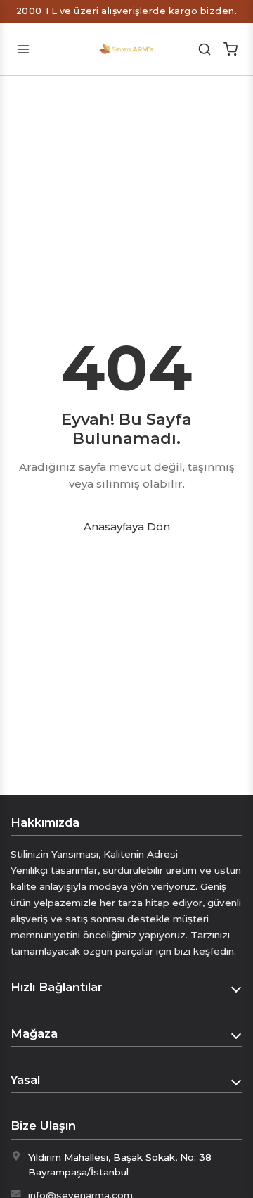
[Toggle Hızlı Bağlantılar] (237, 987)
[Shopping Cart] (230, 49)
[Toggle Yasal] (237, 1080)
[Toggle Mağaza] (237, 1034)
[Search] (205, 49)
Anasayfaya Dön (127, 526)
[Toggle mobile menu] (23, 49)
